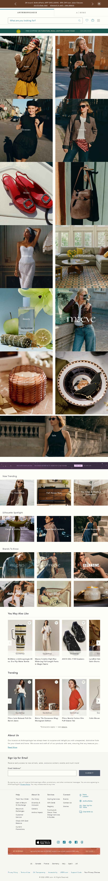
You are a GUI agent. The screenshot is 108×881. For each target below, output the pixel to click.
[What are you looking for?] (80, 20)
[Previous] (10, 643)
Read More (12, 747)
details (64, 727)
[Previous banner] (15, 4)
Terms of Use (25, 872)
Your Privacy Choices (92, 872)
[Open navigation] (98, 20)
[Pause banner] (99, 4)
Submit (89, 773)
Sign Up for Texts (87, 806)
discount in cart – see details (62, 5)
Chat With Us (87, 812)
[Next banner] (92, 4)
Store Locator (85, 795)
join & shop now (41, 5)
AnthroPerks (87, 801)
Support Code (76, 872)
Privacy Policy (25, 784)
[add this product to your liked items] (29, 623)
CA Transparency (39, 872)
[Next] (97, 643)
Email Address (14, 768)
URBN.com (64, 872)
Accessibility (52, 872)
